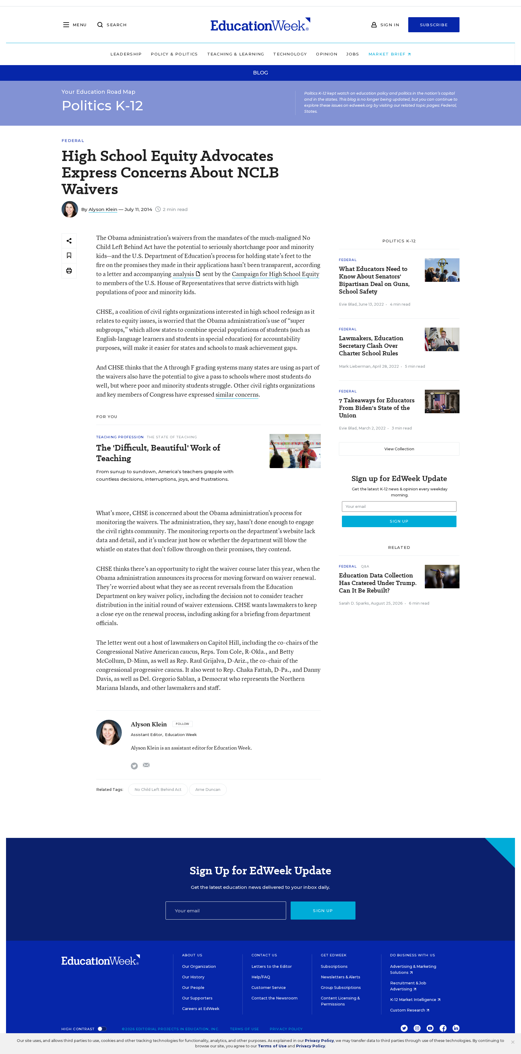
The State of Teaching (172, 437)
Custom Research (408, 1010)
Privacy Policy (286, 1029)
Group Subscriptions (341, 987)
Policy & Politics (174, 54)
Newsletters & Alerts (340, 977)
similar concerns (237, 394)
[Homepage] (260, 25)
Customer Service (268, 987)
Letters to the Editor (271, 966)
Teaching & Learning (235, 54)
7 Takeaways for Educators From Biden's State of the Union (377, 408)
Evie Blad (348, 304)
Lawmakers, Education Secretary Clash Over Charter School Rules (371, 346)
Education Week (181, 734)
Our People (193, 987)
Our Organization (199, 966)
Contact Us (264, 955)
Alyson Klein (103, 209)
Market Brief (387, 54)
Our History (193, 977)
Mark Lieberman (355, 366)
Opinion (326, 54)
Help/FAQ (260, 977)
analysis (183, 274)
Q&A (365, 566)
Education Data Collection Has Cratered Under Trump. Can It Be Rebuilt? (378, 583)
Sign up (323, 910)
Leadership (126, 54)
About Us (192, 955)
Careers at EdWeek (200, 1008)
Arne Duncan (207, 789)
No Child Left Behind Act (158, 789)
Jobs (352, 54)
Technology (290, 54)
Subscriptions (334, 966)
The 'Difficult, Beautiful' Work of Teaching (158, 453)
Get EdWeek (334, 955)
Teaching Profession (120, 437)
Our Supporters (197, 998)
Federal (73, 140)
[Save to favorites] (69, 255)
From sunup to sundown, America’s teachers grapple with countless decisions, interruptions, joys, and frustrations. (165, 475)
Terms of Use (244, 1029)
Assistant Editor (146, 734)
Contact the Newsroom (274, 998)
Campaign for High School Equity (275, 274)
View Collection (399, 449)
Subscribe (434, 24)
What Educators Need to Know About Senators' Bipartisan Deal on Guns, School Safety (374, 280)
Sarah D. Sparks (354, 603)
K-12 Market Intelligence (413, 999)
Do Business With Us (412, 955)
